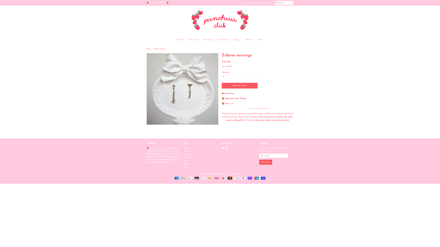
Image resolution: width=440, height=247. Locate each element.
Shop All (193, 40)
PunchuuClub (219, 174)
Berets (249, 40)
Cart (270, 3)
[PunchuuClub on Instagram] (226, 149)
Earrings (208, 40)
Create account (257, 3)
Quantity (225, 72)
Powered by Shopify (232, 174)
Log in (245, 3)
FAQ (260, 40)
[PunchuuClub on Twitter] (223, 149)
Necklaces (223, 40)
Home (180, 40)
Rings (237, 40)
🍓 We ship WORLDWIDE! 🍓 (157, 3)
